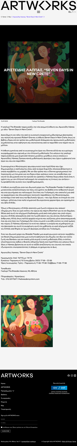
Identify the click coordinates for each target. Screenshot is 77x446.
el (70, 12)
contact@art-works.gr (29, 441)
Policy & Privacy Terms (69, 441)
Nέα (9, 16)
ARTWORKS (5, 387)
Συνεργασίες (5, 398)
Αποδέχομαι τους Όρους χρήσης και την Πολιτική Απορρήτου (20, 427)
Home (4, 16)
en (74, 12)
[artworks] (38, 9)
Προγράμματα (6, 390)
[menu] (38, 11)
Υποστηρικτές (6, 409)
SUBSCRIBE (5, 431)
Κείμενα (4, 401)
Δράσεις (4, 394)
